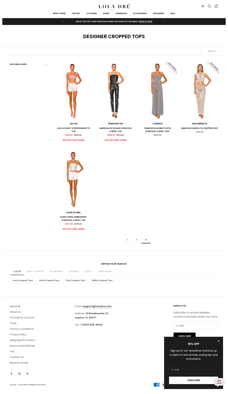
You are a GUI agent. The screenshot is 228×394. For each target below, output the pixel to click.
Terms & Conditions (22, 329)
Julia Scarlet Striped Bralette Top (73, 130)
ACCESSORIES (140, 13)
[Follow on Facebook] (11, 373)
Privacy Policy (18, 334)
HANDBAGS (121, 13)
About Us (15, 312)
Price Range (105, 271)
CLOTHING (91, 13)
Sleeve (88, 271)
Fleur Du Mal (73, 212)
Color (17, 271)
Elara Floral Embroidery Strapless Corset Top (73, 218)
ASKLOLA (219, 381)
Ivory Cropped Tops (23, 280)
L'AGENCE (157, 123)
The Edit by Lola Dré (22, 317)
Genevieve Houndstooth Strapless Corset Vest (157, 130)
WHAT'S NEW (59, 13)
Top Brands (56, 271)
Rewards (15, 306)
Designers (158, 13)
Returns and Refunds (22, 346)
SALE (172, 13)
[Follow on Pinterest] (27, 373)
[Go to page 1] (127, 239)
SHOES (106, 13)
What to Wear (35, 271)
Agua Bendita (199, 123)
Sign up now (145, 21)
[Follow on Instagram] (19, 373)
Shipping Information (22, 340)
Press (13, 323)
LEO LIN (73, 123)
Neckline (74, 271)
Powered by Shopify (36, 384)
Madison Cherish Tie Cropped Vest (199, 128)
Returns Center (19, 363)
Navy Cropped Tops (49, 280)
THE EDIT (76, 13)
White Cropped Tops (102, 280)
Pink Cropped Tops (75, 280)
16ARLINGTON (115, 123)
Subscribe (193, 380)
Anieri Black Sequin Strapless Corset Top (115, 130)
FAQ (12, 351)
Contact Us (17, 357)
